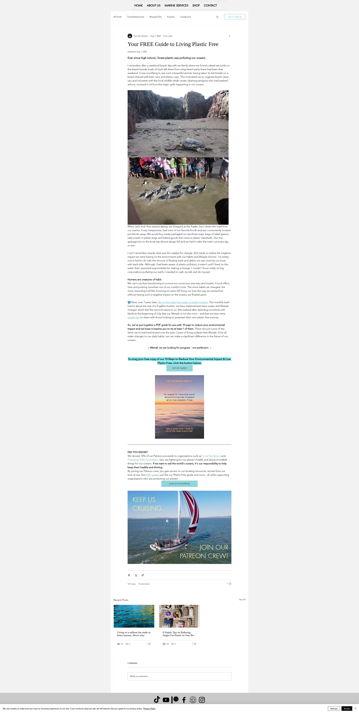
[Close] (355, 708)
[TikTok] (157, 700)
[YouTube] (166, 700)
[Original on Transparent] (193, 700)
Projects (171, 16)
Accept (347, 708)
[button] (217, 17)
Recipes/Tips (156, 16)
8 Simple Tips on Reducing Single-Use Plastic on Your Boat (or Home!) (179, 634)
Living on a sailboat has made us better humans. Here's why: (134, 634)
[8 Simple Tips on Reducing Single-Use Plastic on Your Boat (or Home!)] (179, 616)
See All (242, 599)
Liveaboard (185, 16)
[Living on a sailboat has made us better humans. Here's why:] (134, 616)
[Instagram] (202, 700)
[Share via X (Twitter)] (135, 575)
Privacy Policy (149, 708)
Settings (333, 708)
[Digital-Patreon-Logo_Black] (175, 700)
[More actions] (229, 36)
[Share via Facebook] (129, 575)
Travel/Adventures (135, 16)
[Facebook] (184, 700)
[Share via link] (142, 575)
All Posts (118, 16)
